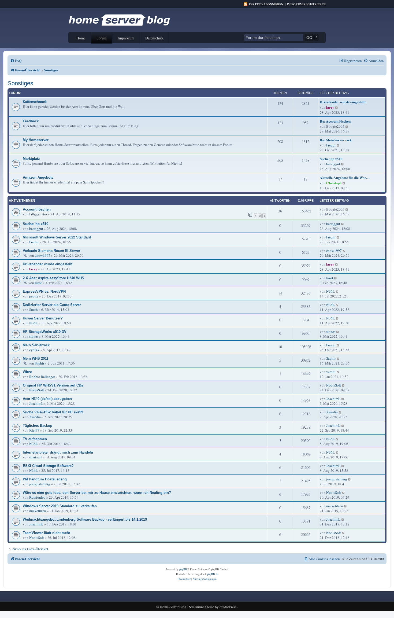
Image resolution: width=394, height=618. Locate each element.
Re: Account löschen (335, 121)
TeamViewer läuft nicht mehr (46, 533)
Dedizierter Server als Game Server (52, 305)
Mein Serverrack (36, 345)
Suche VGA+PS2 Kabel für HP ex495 (53, 412)
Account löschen (37, 209)
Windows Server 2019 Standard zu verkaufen (60, 506)
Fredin (34, 242)
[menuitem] (16, 61)
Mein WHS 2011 (35, 358)
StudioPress (228, 607)
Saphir (39, 363)
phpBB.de (212, 574)
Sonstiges (20, 83)
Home (81, 38)
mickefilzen (37, 510)
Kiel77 (34, 430)
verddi (331, 371)
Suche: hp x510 (331, 158)
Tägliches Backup (37, 426)
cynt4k (34, 349)
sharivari (35, 457)
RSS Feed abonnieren (266, 4)
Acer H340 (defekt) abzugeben (47, 399)
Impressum (126, 38)
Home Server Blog (173, 607)
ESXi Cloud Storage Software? (48, 466)
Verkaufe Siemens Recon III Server (51, 251)
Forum (101, 38)
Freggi (331, 145)
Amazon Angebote (38, 177)
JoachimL (36, 403)
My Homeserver (36, 140)
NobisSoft (36, 390)
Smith (33, 309)
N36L (330, 291)
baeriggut (333, 163)
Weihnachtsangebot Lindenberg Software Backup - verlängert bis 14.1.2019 (85, 519)
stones (33, 336)
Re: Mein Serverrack (336, 140)
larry (330, 107)
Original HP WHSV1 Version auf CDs (53, 385)
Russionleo (37, 497)
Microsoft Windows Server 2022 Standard (57, 237)
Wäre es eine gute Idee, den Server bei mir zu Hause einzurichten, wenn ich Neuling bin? (97, 493)
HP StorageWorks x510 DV (44, 332)
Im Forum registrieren (306, 4)
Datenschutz (154, 38)
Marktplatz (31, 159)
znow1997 (42, 255)
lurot (38, 282)
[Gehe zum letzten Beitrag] (347, 209)
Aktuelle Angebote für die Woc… (345, 177)
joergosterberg (39, 483)
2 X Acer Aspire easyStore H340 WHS (53, 278)
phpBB (183, 569)
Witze (27, 372)
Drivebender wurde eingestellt (343, 102)
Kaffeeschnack (35, 102)
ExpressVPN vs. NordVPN (44, 291)
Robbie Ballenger (42, 376)
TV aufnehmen (35, 439)
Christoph (333, 183)
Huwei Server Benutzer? (43, 318)
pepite (33, 296)
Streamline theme (201, 607)
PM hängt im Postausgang (45, 479)
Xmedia (35, 416)
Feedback (31, 121)
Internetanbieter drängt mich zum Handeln (58, 452)
